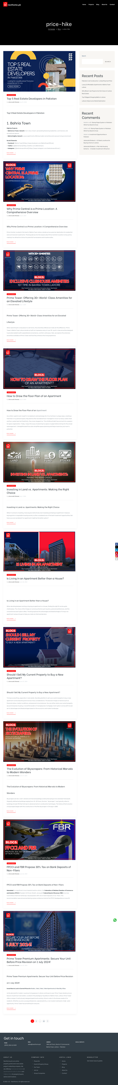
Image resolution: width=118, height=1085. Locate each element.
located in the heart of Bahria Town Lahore (29, 232)
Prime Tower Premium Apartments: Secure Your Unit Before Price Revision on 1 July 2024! (39, 960)
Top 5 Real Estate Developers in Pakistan (32, 98)
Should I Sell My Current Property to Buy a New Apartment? (35, 676)
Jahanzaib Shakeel (13, 102)
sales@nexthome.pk (34, 1044)
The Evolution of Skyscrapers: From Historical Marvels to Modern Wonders (40, 770)
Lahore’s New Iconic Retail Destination (93, 101)
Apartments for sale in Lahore (12, 1071)
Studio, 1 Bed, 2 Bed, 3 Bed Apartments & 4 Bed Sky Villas (48, 988)
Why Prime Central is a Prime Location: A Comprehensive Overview (32, 210)
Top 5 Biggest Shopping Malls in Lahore (93, 97)
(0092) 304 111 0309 (10, 1045)
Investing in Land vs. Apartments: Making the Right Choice (38, 490)
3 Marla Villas (8, 1074)
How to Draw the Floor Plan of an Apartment (34, 396)
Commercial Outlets (17, 1069)
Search (84, 56)
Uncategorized (11, 95)
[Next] (47, 1021)
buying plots (10, 515)
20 (44, 1020)
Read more (11, 152)
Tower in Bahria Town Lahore (15, 330)
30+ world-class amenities (58, 330)
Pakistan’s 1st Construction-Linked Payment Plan (97, 81)
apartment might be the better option (36, 518)
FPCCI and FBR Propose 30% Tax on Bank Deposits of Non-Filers (39, 868)
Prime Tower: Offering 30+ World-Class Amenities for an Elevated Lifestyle (39, 299)
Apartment (42, 410)
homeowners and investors (41, 237)
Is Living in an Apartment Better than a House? (35, 578)
